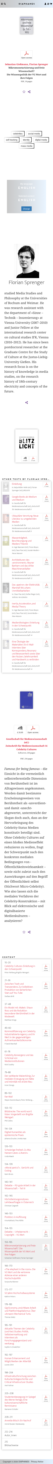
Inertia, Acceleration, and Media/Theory (24, 605)
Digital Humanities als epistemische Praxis (15, 1133)
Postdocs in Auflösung (15, 1217)
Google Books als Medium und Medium (24, 498)
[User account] (45, 4)
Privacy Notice (37, 1461)
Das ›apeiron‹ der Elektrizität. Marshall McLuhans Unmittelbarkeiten (26, 588)
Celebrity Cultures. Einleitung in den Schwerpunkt (20, 967)
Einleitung (17, 484)
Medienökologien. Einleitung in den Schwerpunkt (25, 624)
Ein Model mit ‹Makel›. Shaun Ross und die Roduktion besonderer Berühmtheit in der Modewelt (20, 1012)
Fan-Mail (9, 1097)
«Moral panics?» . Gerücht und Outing (19, 1169)
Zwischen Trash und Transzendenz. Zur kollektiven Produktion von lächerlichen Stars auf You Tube (19, 988)
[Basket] (51, 4)
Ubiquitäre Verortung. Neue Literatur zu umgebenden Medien (25, 519)
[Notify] (24, 91)
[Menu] (2, 4)
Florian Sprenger (38, 64)
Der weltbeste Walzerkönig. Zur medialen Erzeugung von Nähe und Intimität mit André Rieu (20, 1079)
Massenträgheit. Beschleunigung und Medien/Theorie (22, 541)
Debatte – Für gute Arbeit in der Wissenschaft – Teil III (20, 1187)
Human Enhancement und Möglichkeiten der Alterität (18, 1359)
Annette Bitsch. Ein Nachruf (18, 1420)
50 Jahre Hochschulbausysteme (20, 1293)
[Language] (48, 4)
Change (26, 208)
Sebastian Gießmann (16, 64)
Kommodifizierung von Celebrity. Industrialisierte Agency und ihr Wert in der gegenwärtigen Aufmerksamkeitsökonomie (20, 1035)
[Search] (5, 4)
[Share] (29, 91)
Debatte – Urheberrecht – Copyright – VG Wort (17, 1233)
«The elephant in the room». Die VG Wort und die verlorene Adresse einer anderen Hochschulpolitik (20, 1273)
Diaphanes (26, 4)
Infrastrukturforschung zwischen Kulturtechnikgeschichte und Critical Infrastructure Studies (20, 1379)
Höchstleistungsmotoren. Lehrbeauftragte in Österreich (19, 1200)
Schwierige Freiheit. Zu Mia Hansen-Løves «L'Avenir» (18, 1151)
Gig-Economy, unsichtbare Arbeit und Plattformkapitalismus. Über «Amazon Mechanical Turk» (20, 1311)
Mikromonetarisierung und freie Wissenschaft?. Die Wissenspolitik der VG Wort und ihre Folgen (20, 1250)
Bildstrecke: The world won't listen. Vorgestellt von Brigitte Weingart (19, 1114)
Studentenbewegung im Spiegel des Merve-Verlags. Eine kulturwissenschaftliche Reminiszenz (20, 1401)
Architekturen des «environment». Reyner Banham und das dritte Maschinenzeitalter (23, 564)
